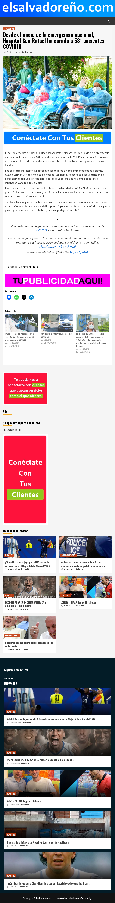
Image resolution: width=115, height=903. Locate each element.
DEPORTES (9, 555)
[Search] (109, 21)
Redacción (27, 52)
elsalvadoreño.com (78, 898)
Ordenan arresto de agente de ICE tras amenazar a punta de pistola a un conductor (83, 564)
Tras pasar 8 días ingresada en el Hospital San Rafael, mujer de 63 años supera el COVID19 (19, 336)
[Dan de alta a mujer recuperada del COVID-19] (57, 323)
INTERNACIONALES (68, 555)
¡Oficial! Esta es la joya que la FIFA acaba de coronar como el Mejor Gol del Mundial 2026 (27, 564)
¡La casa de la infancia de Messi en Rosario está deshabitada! (38, 842)
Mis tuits (8, 678)
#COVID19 (41, 230)
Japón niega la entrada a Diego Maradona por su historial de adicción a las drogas (48, 883)
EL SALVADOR (9, 28)
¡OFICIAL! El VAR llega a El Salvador (78, 602)
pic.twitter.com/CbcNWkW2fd (57, 246)
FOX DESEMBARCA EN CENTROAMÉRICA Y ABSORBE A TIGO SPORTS (25, 604)
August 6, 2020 (79, 252)
